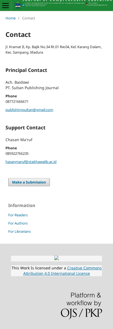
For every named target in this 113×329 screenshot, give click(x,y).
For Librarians (19, 231)
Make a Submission (29, 182)
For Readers (18, 214)
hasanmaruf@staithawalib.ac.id (30, 161)
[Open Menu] (5, 5)
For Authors (18, 223)
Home (10, 18)
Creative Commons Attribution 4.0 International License (62, 270)
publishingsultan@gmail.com (29, 109)
